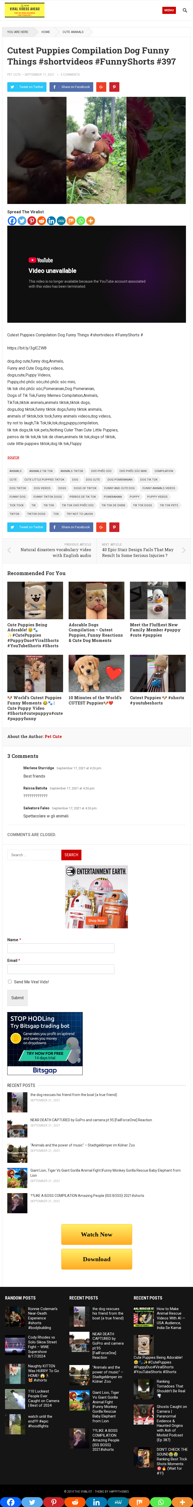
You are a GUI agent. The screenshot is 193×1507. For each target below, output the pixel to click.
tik (33, 505)
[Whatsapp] (80, 220)
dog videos (42, 488)
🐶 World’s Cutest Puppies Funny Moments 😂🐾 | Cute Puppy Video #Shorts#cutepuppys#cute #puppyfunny (35, 708)
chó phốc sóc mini (133, 471)
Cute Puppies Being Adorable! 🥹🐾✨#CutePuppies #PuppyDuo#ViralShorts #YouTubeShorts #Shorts (33, 635)
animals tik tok (41, 471)
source (13, 457)
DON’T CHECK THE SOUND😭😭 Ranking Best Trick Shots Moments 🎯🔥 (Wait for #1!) (172, 1461)
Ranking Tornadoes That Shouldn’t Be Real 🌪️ (171, 1388)
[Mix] (71, 220)
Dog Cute (93, 479)
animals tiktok (72, 471)
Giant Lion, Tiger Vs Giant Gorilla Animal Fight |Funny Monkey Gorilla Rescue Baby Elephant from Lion (105, 1406)
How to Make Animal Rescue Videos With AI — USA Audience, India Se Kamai (171, 1318)
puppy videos (157, 496)
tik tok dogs (142, 505)
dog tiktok (18, 488)
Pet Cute (14, 74)
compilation (164, 471)
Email (13, 960)
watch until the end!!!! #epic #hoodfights (40, 1421)
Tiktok (14, 514)
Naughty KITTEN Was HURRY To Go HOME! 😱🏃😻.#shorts (43, 1373)
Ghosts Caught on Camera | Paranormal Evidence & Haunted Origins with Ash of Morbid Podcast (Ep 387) (172, 1423)
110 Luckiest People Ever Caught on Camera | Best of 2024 (43, 1398)
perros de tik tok (83, 496)
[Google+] (101, 87)
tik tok (48, 505)
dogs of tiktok (85, 488)
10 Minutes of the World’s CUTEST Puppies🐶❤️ (95, 700)
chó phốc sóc (101, 471)
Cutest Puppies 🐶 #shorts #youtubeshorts (157, 700)
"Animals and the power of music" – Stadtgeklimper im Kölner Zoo (82, 1145)
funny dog (18, 496)
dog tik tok (149, 479)
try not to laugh (80, 514)
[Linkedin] (51, 220)
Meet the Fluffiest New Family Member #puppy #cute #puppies (155, 630)
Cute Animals (73, 32)
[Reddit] (41, 220)
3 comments (70, 74)
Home (45, 32)
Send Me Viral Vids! (31, 982)
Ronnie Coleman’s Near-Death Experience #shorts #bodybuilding (43, 1318)
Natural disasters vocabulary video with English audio (56, 552)
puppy (134, 496)
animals (16, 471)
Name (14, 939)
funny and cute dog (119, 488)
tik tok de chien (113, 505)
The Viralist (83, 1491)
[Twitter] (22, 220)
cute (13, 479)
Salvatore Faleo (36, 808)
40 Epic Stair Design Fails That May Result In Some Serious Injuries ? (138, 552)
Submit (17, 997)
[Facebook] (12, 220)
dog (75, 479)
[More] (90, 220)
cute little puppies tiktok (44, 479)
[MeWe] (61, 220)
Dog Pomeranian (120, 479)
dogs (62, 488)
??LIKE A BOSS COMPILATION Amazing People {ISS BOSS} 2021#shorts (87, 1196)
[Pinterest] (114, 87)
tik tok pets (169, 505)
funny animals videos (158, 488)
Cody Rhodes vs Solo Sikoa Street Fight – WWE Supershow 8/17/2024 (42, 1346)
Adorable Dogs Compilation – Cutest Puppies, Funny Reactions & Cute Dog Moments (96, 632)
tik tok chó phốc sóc (78, 505)
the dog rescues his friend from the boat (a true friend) (73, 1095)
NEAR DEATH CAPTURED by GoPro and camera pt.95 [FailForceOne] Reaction (91, 1120)
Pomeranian (113, 496)
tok (56, 514)
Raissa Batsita (35, 788)
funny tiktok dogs (47, 496)
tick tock (17, 505)
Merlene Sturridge (38, 768)
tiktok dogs (36, 514)
